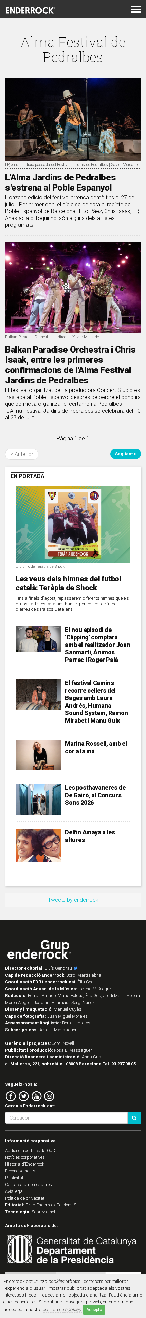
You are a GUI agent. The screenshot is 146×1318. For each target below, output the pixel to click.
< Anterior (21, 454)
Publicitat (14, 1177)
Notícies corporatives (25, 1157)
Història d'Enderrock (24, 1164)
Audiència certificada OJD (30, 1150)
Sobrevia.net (43, 1211)
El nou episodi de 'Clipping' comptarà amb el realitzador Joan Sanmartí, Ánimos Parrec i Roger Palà (97, 644)
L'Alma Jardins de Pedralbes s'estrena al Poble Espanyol (60, 182)
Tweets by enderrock (73, 900)
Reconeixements (20, 1170)
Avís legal (14, 1191)
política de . (62, 1309)
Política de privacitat (24, 1198)
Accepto (94, 1309)
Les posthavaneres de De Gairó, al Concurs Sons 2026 (95, 795)
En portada (27, 476)
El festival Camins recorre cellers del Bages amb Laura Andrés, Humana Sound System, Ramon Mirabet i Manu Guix (96, 701)
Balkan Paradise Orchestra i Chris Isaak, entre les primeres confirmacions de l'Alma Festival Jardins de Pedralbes (70, 364)
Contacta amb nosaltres (28, 1184)
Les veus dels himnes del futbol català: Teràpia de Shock (68, 583)
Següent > (125, 453)
